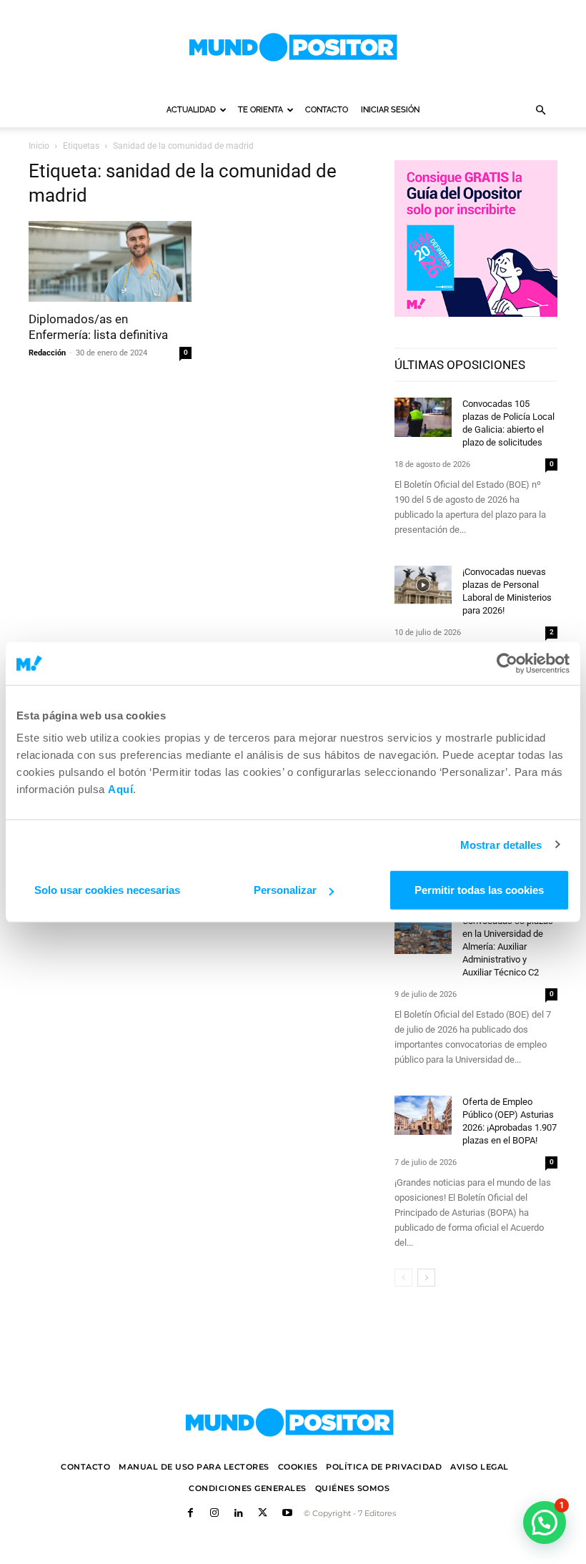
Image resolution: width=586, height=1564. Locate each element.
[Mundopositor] (293, 47)
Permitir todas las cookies (479, 890)
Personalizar (285, 890)
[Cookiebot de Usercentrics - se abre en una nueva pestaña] (507, 663)
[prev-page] (403, 1278)
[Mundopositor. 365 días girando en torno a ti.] (289, 1422)
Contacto (326, 109)
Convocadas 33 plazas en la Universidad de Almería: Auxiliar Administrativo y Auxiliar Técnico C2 (507, 946)
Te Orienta (260, 109)
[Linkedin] (238, 1514)
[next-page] (426, 1278)
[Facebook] (190, 1514)
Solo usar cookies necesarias (107, 890)
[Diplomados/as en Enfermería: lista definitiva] (110, 261)
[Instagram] (214, 1514)
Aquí (120, 789)
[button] (540, 110)
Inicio (39, 146)
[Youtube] (287, 1514)
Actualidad (191, 109)
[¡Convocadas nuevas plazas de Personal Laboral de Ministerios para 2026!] (423, 585)
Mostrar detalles (501, 844)
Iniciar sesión (390, 109)
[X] (263, 1514)
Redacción (47, 353)
